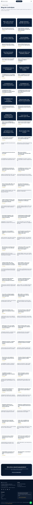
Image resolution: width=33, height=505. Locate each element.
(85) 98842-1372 (19, 485)
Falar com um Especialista (16, 472)
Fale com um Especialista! (22, 497)
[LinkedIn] (5, 489)
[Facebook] (1, 489)
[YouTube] (7, 489)
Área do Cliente (19, 1)
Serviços (2, 496)
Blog (1, 497)
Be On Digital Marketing (9, 503)
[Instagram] (3, 489)
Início (1, 493)
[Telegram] (9, 489)
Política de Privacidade (26, 502)
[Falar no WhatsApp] (30, 502)
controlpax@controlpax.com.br (21, 486)
